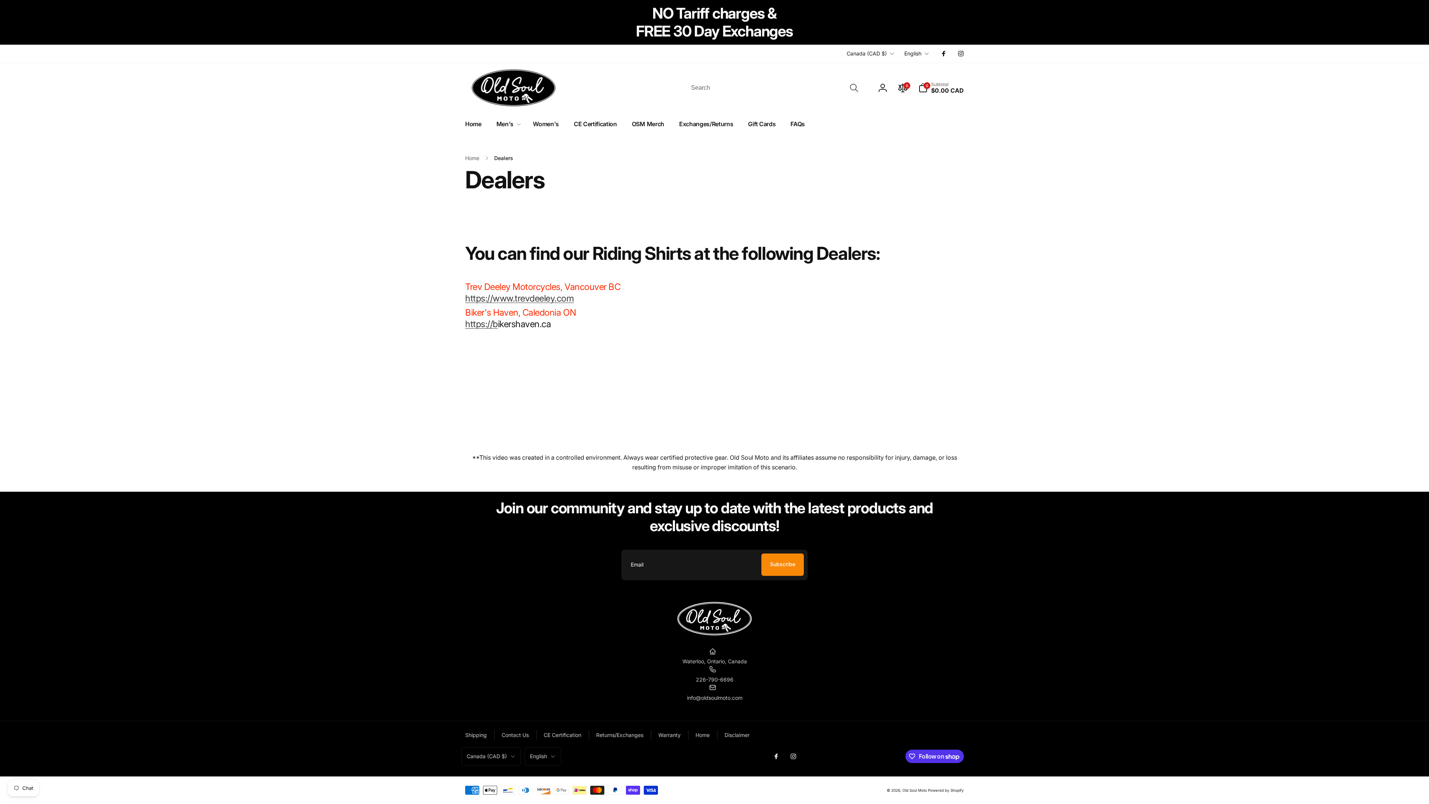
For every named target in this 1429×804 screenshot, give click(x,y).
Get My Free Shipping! (714, 775)
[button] (941, 87)
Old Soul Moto (914, 790)
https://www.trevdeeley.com (519, 298)
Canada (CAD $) (867, 53)
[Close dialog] (788, 602)
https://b (481, 324)
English (912, 53)
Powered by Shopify (946, 790)
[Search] (854, 87)
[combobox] (774, 88)
